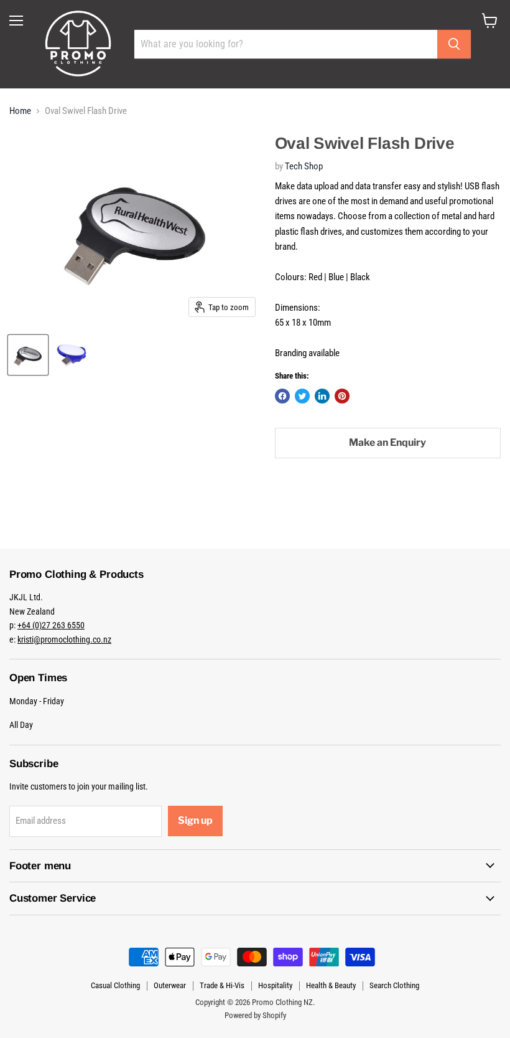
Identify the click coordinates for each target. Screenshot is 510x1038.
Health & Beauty (331, 985)
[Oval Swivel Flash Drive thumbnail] (28, 355)
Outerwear (170, 985)
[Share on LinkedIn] (322, 396)
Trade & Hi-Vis (222, 985)
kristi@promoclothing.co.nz (64, 639)
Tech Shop (304, 166)
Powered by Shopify (255, 1015)
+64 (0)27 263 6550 (51, 625)
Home (20, 111)
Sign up (195, 820)
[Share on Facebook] (282, 396)
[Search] (454, 44)
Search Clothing (394, 985)
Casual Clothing (115, 985)
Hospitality (275, 985)
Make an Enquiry (387, 442)
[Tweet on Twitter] (302, 396)
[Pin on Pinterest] (342, 396)
